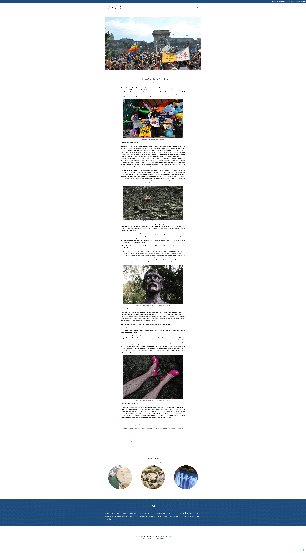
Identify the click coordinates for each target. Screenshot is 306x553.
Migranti (151, 516)
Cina (148, 513)
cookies (168, 536)
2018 (159, 462)
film (195, 513)
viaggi (199, 516)
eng (186, 7)
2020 (168, 462)
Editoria (166, 513)
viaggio (108, 519)
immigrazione (124, 516)
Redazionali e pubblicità (298, 1)
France (106, 516)
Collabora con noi (284, 1)
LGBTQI (144, 428)
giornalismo (119, 516)
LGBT (138, 516)
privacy (163, 536)
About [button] (155, 7)
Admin (152, 538)
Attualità (163, 82)
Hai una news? (274, 1)
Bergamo (140, 513)
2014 (142, 462)
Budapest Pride (131, 428)
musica (165, 516)
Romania (176, 516)
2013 (138, 462)
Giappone (114, 516)
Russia (180, 516)
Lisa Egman (153, 82)
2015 (146, 462)
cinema (151, 513)
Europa (174, 513)
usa (190, 516)
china (145, 513)
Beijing (135, 513)
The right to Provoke (126, 96)
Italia (129, 516)
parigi (168, 516)
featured (138, 428)
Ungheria (180, 428)
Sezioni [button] (162, 7)
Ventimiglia (194, 516)
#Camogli (107, 513)
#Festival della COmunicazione (119, 513)
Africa (129, 513)
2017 (155, 462)
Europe (179, 513)
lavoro (135, 516)
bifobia (125, 428)
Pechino (171, 516)
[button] (191, 7)
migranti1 (155, 516)
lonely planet (143, 516)
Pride (161, 428)
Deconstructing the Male (159, 407)
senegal (184, 516)
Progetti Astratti (161, 538)
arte (132, 513)
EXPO (183, 513)
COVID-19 (156, 513)
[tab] (151, 493)
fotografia (199, 513)
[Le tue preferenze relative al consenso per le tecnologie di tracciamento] (303, 550)
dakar (162, 513)
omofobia (156, 428)
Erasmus (170, 513)
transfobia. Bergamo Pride (170, 428)
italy (132, 516)
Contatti (178, 7)
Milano (160, 516)
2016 (150, 462)
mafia (147, 516)
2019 (163, 462)
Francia (110, 516)
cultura (159, 513)
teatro (188, 516)
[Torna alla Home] (113, 7)
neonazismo (150, 428)
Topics (170, 7)
